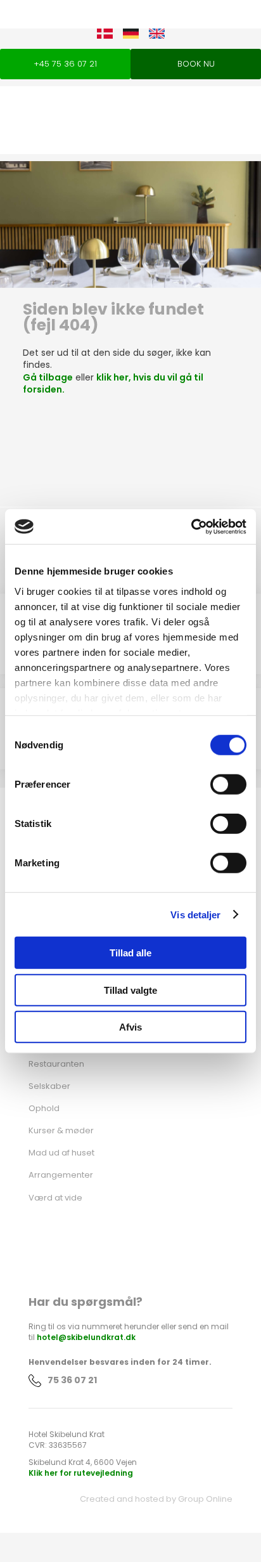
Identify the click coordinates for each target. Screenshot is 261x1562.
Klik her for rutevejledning (81, 1473)
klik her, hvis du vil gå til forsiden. (113, 383)
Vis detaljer (195, 914)
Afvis (130, 1027)
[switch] (228, 784)
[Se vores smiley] (130, 1248)
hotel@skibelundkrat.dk (86, 1337)
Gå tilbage (48, 377)
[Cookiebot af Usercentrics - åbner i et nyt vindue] (191, 526)
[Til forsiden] (130, 113)
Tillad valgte (130, 989)
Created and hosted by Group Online (156, 1499)
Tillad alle (130, 952)
